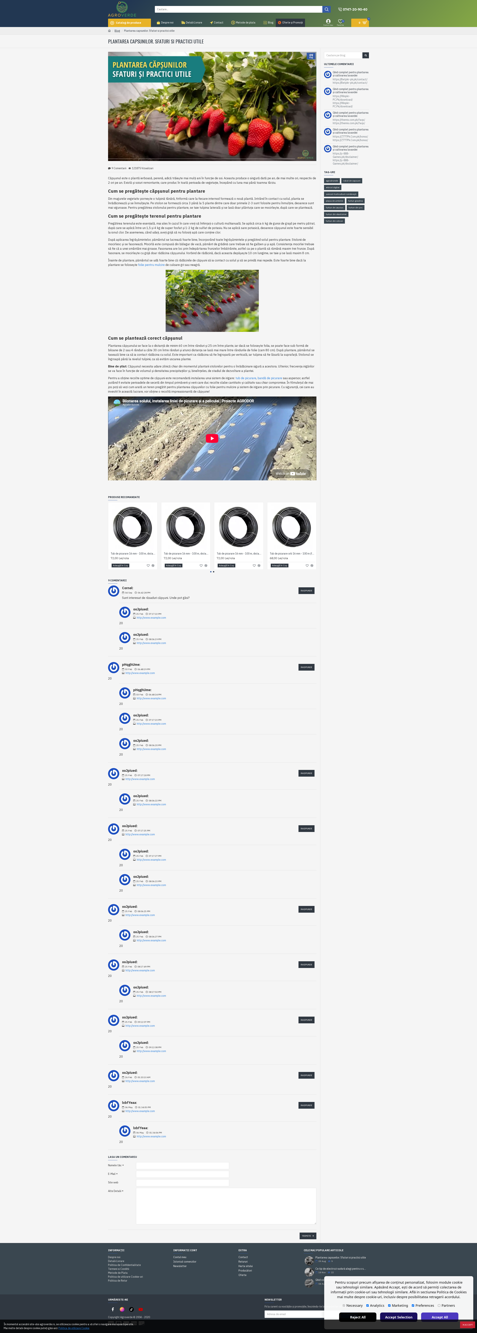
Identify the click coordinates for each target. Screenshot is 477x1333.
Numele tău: (115, 1165)
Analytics (377, 1305)
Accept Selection (399, 1317)
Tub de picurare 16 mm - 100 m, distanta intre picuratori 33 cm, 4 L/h (186, 553)
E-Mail (112, 1174)
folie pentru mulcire (151, 265)
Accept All (440, 1317)
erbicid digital (332, 187)
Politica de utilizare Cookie (74, 1328)
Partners (448, 1305)
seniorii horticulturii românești (341, 194)
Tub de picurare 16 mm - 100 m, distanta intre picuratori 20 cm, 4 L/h (133, 553)
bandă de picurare (270, 378)
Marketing (400, 1305)
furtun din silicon (334, 220)
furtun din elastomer (336, 214)
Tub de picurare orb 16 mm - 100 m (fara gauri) (292, 553)
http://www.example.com (151, 617)
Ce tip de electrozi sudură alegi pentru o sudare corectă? (341, 1268)
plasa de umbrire (334, 200)
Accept (469, 1324)
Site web (113, 1182)
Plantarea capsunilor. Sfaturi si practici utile (340, 1257)
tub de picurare (246, 378)
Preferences (425, 1305)
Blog (117, 30)
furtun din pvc (356, 207)
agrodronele (332, 180)
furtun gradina (355, 200)
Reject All (358, 1317)
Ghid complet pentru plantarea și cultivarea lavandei (351, 74)
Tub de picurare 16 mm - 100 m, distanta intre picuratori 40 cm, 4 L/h (239, 553)
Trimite (306, 1235)
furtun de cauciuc (334, 207)
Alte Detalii (114, 1191)
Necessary (354, 1305)
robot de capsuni (351, 180)
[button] (210, 571)
